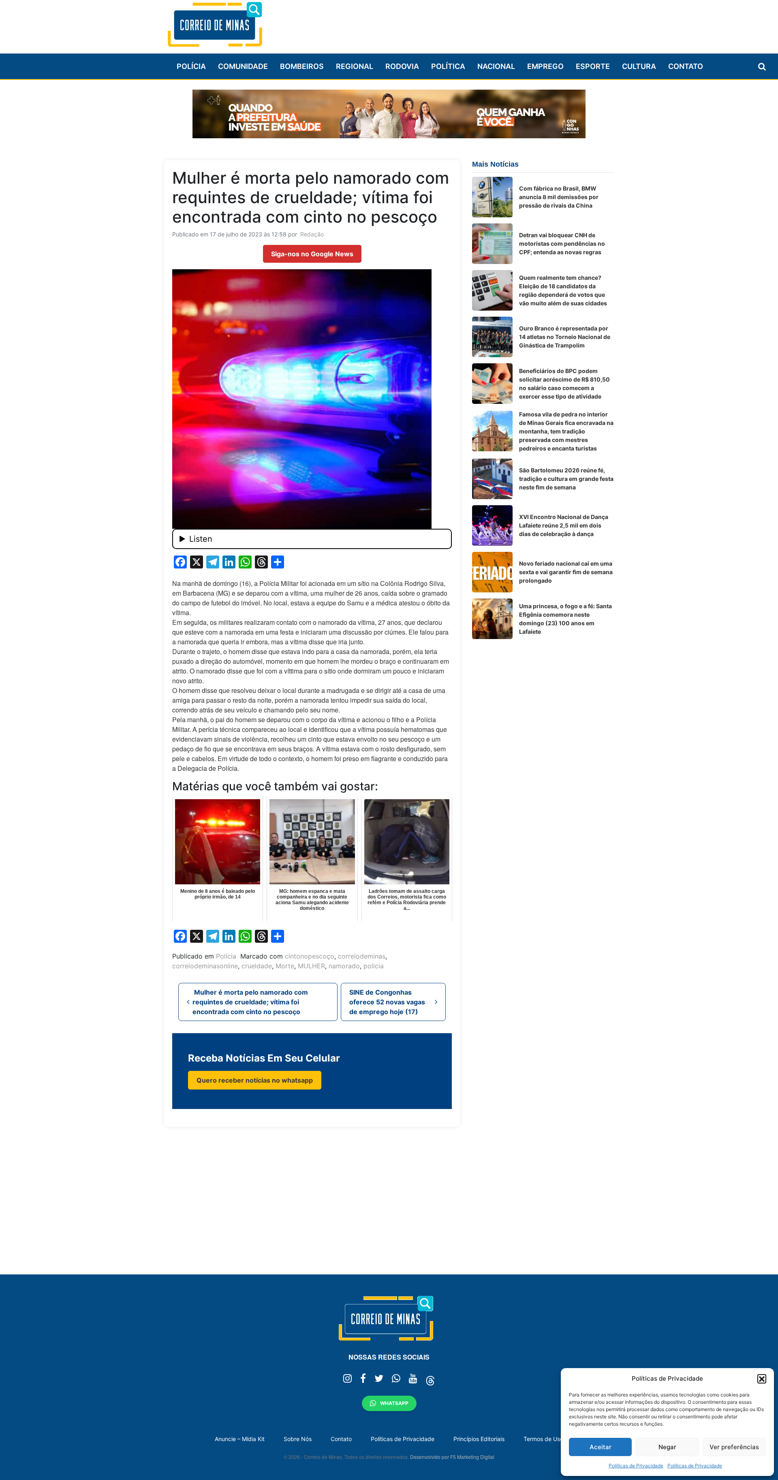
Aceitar (600, 1447)
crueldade (257, 966)
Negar (667, 1447)
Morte (285, 966)
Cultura (639, 66)
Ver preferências (734, 1447)
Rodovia (402, 66)
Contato (685, 66)
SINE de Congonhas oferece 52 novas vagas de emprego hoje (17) (387, 1002)
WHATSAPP (394, 1403)
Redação (312, 234)
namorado (344, 966)
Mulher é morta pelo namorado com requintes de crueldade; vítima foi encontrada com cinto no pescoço (250, 1002)
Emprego (545, 66)
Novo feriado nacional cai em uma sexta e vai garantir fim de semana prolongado (566, 572)
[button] (762, 1379)
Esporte (593, 66)
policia (373, 966)
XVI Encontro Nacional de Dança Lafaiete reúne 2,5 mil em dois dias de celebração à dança (563, 525)
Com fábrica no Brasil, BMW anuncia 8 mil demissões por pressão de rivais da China (558, 197)
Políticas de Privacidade (636, 1466)
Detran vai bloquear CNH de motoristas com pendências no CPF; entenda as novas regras (562, 243)
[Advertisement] (466, 23)
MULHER (311, 966)
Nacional (496, 66)
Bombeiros (302, 66)
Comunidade (243, 66)
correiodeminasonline (205, 966)
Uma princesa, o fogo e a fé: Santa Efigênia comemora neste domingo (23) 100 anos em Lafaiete (565, 619)
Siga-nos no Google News (312, 254)
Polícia (191, 66)
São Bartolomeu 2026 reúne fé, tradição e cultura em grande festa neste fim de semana (566, 479)
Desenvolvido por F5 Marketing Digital (452, 1456)
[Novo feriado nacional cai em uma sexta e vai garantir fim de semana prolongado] (492, 572)
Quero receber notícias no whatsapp (255, 1080)
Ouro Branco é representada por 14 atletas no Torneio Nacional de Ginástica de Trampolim (564, 337)
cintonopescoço (309, 956)
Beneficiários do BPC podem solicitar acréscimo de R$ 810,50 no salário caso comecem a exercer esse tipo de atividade (564, 383)
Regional (354, 66)
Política (448, 66)
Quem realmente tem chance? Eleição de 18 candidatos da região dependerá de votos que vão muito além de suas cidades (563, 290)
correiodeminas (361, 956)
